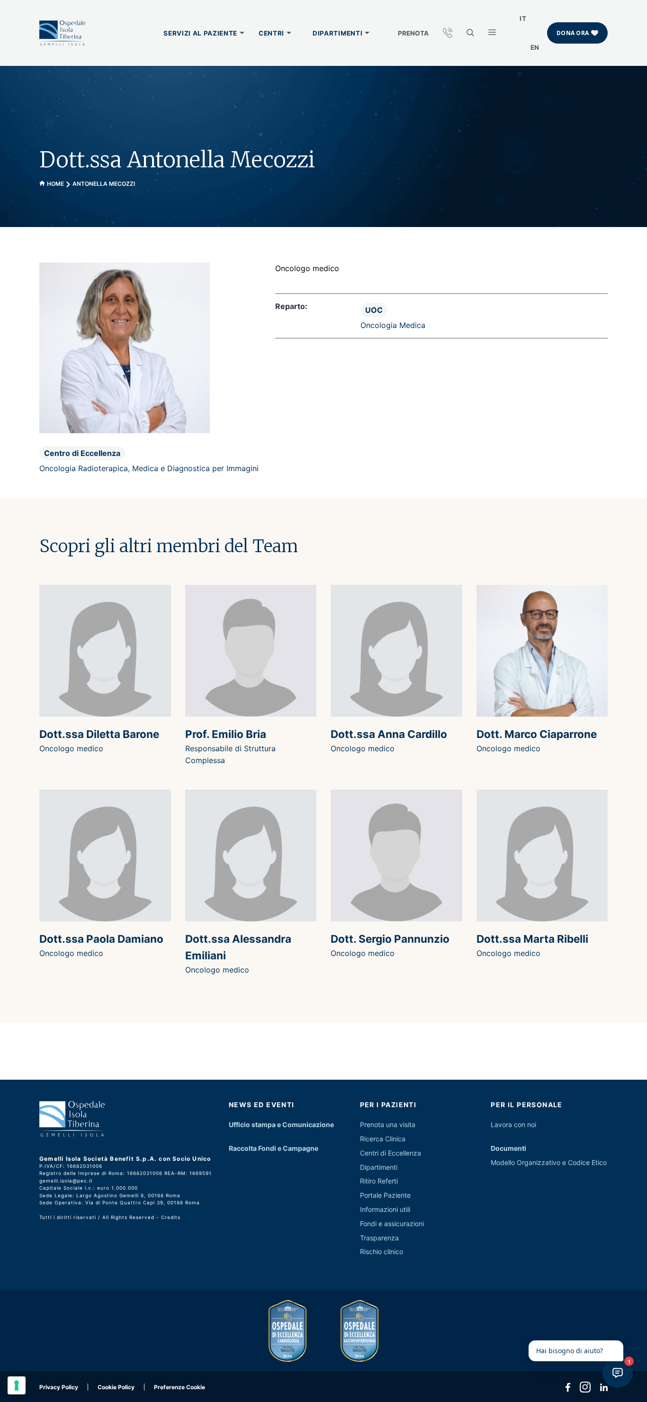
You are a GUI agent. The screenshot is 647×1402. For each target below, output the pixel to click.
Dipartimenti (378, 1167)
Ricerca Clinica (382, 1139)
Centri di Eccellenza (390, 1153)
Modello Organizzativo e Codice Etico (549, 1162)
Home (55, 183)
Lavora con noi (513, 1124)
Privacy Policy (58, 1387)
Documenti (508, 1148)
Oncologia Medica (392, 325)
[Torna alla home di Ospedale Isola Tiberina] (62, 33)
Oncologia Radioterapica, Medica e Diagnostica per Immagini (149, 468)
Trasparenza (379, 1238)
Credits (170, 1217)
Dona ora (573, 33)
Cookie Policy (116, 1387)
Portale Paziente (385, 1195)
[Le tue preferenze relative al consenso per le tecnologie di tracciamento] (17, 1385)
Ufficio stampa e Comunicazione (281, 1124)
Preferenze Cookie (179, 1387)
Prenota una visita (387, 1124)
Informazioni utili (385, 1209)
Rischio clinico (381, 1251)
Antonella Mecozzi (103, 183)
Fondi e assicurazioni (392, 1224)
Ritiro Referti (379, 1181)
